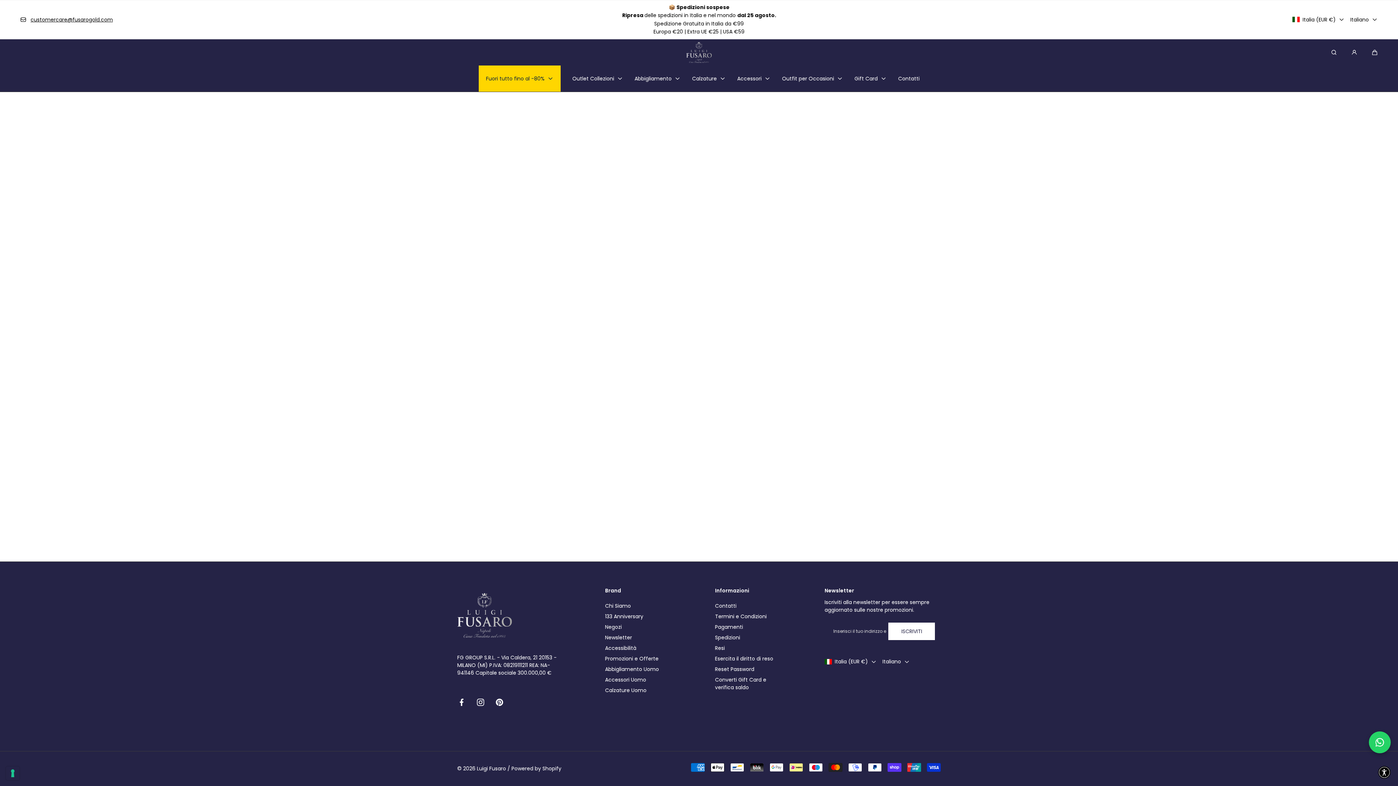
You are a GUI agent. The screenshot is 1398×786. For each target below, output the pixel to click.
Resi (720, 648)
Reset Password (734, 669)
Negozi (613, 627)
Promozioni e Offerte (632, 658)
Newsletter (618, 637)
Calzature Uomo (626, 690)
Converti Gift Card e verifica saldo (740, 683)
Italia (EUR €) (1319, 19)
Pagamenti (729, 627)
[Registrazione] (1354, 52)
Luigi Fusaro (491, 768)
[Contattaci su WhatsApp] (1380, 742)
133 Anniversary (624, 616)
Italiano (1359, 19)
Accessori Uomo (625, 679)
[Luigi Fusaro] (699, 52)
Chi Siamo (618, 606)
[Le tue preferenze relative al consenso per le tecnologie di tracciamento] (13, 773)
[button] (1375, 52)
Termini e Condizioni (741, 616)
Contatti (725, 606)
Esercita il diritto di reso (744, 658)
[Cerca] (1334, 52)
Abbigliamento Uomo (632, 669)
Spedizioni (727, 637)
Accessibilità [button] (620, 648)
